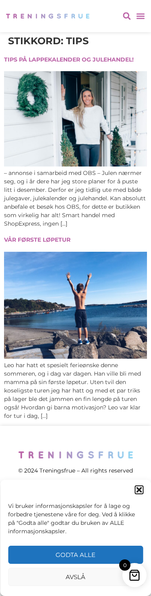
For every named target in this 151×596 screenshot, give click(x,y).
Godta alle (75, 555)
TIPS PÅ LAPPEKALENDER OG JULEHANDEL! (69, 59)
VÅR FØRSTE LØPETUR (37, 239)
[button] (139, 490)
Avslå (75, 577)
